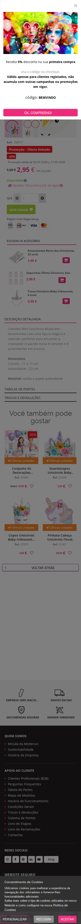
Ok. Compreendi (38, 112)
